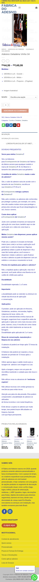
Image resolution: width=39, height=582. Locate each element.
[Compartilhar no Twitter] (11, 125)
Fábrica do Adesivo (9, 9)
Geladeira (25, 120)
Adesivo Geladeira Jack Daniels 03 (32, 443)
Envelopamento (11, 162)
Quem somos (6, 543)
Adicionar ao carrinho (15, 111)
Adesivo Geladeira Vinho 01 (7, 443)
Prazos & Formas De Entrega (12, 551)
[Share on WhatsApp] (3, 125)
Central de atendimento (10, 539)
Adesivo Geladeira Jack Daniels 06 (19, 443)
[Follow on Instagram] (9, 511)
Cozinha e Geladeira (15, 120)
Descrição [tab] (6, 134)
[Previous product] (7, 60)
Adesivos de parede (16, 49)
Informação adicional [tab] (10, 138)
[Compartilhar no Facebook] (7, 125)
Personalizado (7, 547)
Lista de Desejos (8, 563)
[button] (19, 7)
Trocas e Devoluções (9, 555)
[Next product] (3, 60)
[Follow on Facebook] (4, 511)
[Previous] (1, 440)
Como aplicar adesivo (10, 559)
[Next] (37, 440)
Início (4, 49)
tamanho (4, 97)
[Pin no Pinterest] (18, 125)
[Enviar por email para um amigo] (14, 125)
